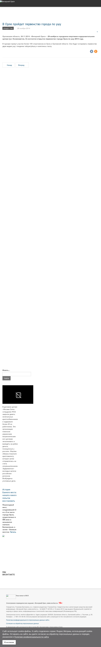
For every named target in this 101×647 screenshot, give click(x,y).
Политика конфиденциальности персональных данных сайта (27, 620)
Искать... (6, 370)
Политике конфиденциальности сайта (31, 636)
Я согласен (9, 642)
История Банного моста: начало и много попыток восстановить (9, 495)
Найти (6, 378)
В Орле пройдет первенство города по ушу (31, 24)
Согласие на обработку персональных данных (22, 623)
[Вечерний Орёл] (7, 1)
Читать (13, 532)
